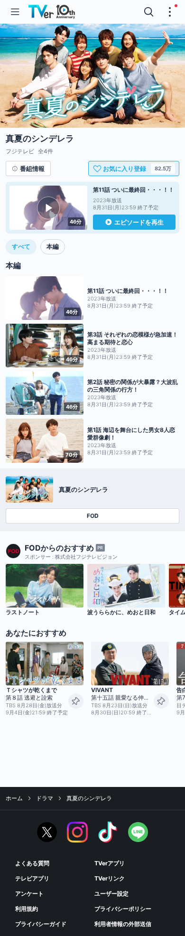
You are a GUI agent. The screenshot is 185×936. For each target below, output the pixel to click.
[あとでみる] (75, 701)
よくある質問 (32, 863)
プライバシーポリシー (122, 908)
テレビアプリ (32, 878)
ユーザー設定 (111, 893)
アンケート (29, 893)
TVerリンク (109, 878)
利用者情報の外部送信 (122, 923)
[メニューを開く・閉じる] (169, 11)
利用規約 (26, 908)
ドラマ (44, 798)
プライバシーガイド (40, 923)
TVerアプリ (109, 863)
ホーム (14, 798)
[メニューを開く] (15, 11)
